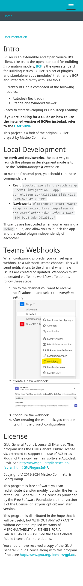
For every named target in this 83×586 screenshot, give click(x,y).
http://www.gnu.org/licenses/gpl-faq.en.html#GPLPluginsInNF (37, 465)
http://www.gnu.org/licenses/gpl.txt (47, 554)
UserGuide (22, 126)
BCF (39, 66)
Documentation (15, 37)
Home (7, 16)
